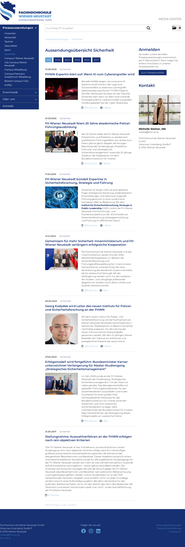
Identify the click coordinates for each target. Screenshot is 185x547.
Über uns (9, 99)
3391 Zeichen (91, 290)
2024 (67, 59)
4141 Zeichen (91, 163)
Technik (9, 41)
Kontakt (8, 106)
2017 (96, 59)
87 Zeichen (53, 495)
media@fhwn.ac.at (10, 534)
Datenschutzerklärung (169, 528)
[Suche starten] (148, 28)
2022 (87, 59)
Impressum (175, 531)
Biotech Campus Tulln (17, 81)
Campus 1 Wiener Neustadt (19, 58)
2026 (58, 59)
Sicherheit (10, 54)
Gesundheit (11, 45)
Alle (49, 59)
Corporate (10, 33)
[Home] (25, 11)
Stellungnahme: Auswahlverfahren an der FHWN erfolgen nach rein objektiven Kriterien (88, 438)
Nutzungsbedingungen (168, 525)
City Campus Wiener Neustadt (16, 64)
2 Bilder (107, 107)
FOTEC (8, 85)
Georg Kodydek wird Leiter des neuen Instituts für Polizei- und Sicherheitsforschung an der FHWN (88, 307)
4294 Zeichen (91, 346)
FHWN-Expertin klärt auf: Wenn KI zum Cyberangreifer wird (90, 74)
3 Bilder (106, 163)
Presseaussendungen (18, 27)
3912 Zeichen (91, 421)
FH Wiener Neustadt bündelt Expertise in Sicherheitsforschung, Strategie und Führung (79, 180)
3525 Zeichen (91, 107)
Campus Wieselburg (16, 69)
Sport (7, 50)
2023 (77, 59)
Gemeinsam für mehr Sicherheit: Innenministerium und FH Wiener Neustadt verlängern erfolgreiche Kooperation (89, 242)
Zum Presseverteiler (152, 72)
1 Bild (105, 290)
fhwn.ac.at (5, 538)
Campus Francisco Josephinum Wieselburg (18, 75)
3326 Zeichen (91, 225)
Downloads (10, 92)
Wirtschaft (10, 37)
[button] (177, 28)
